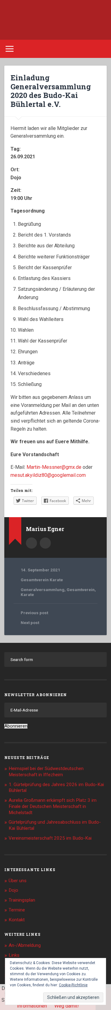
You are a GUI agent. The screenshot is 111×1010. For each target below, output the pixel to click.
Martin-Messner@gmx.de (54, 467)
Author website (45, 543)
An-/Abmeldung (25, 945)
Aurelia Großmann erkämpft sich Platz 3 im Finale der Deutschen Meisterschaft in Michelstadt (53, 806)
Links (14, 955)
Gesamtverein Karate (42, 579)
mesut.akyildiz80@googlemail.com (48, 475)
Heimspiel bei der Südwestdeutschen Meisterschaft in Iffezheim (46, 771)
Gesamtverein (81, 589)
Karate (27, 594)
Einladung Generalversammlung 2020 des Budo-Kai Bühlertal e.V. (50, 91)
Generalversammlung (42, 589)
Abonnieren (15, 726)
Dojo (13, 890)
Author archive (31, 543)
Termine (17, 910)
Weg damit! (66, 1006)
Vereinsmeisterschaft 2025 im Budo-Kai (50, 838)
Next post (30, 622)
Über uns (18, 880)
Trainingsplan (22, 900)
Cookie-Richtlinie (73, 985)
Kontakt (17, 920)
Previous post (34, 612)
